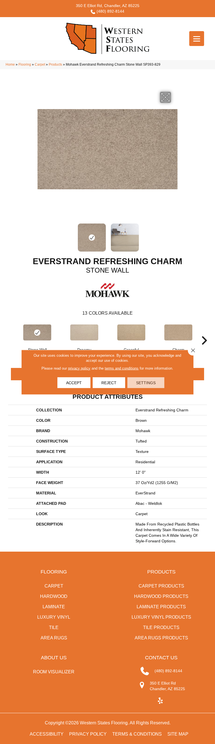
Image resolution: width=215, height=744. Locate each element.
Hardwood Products (161, 596)
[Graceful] (131, 332)
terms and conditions (122, 368)
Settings (146, 382)
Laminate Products (161, 606)
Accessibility (47, 734)
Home (10, 64)
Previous (40, 235)
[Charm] (178, 332)
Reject (108, 382)
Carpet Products (161, 586)
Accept (74, 382)
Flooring (24, 64)
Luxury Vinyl (53, 617)
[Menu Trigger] (196, 38)
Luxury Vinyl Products (161, 617)
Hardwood (53, 596)
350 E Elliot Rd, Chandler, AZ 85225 (107, 5)
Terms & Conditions (137, 734)
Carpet (40, 64)
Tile (54, 627)
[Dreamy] (84, 332)
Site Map (177, 734)
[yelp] (160, 700)
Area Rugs (54, 637)
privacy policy (79, 368)
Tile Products (161, 627)
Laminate (54, 606)
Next (174, 235)
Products (55, 64)
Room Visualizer (53, 671)
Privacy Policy (88, 734)
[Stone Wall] (37, 332)
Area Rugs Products (161, 637)
